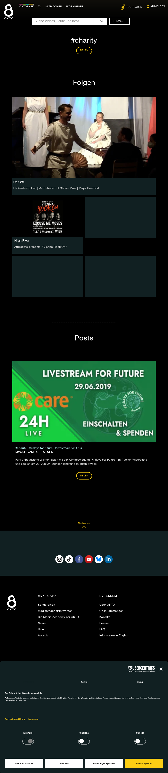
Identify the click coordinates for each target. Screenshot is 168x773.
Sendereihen (46, 604)
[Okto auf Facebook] (79, 559)
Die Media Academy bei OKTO (58, 617)
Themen (118, 21)
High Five (21, 241)
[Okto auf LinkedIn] (108, 559)
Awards (43, 635)
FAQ (102, 629)
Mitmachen (53, 6)
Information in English (114, 635)
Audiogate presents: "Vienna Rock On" (40, 246)
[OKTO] (8, 15)
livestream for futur (69, 448)
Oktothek (26, 6)
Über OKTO (107, 604)
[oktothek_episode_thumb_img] (47, 217)
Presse (104, 623)
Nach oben (84, 523)
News (41, 623)
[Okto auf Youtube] (89, 559)
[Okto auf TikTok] (69, 559)
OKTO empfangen (111, 611)
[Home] (11, 610)
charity (21, 448)
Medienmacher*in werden (55, 611)
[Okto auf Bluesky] (99, 559)
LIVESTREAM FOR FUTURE (34, 451)
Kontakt (104, 617)
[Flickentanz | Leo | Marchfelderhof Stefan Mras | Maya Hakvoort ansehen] (84, 137)
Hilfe (41, 629)
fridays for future (41, 448)
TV (39, 6)
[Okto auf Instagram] (59, 559)
